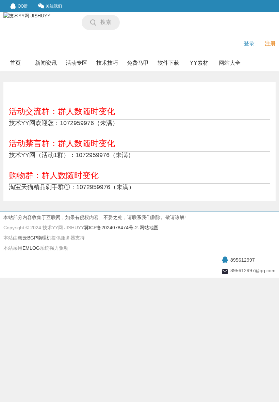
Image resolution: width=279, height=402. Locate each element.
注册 (270, 43)
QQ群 (23, 6)
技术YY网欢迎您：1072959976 (51, 123)
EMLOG (31, 248)
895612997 (242, 260)
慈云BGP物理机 (34, 238)
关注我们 (54, 6)
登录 (249, 43)
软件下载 (168, 63)
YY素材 (199, 63)
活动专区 (76, 63)
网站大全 (230, 63)
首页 (15, 63)
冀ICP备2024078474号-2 (111, 227)
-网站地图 (148, 227)
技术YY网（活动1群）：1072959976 (59, 155)
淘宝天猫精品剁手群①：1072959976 (59, 187)
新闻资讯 (46, 63)
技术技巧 (107, 63)
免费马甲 (138, 63)
